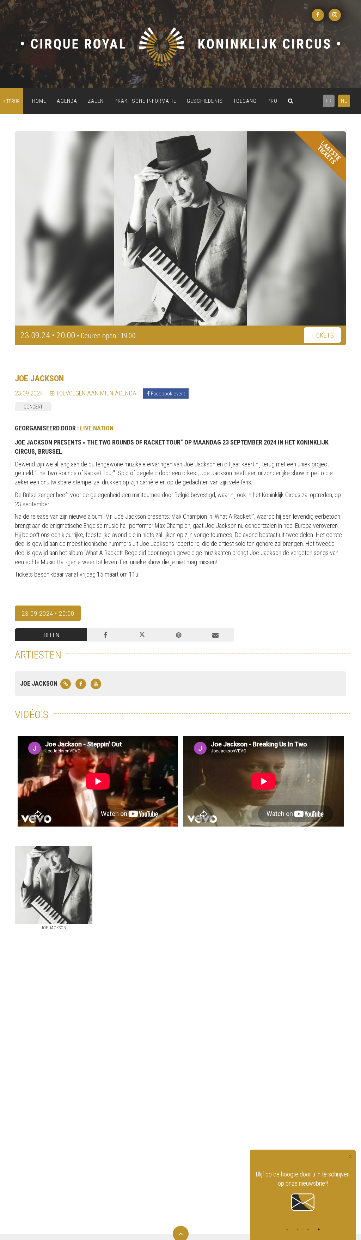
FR (329, 101)
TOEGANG (245, 101)
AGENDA (67, 101)
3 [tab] (308, 1229)
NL (344, 101)
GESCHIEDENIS (205, 101)
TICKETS (322, 335)
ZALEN (96, 101)
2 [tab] (297, 1229)
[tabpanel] (302, 1191)
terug (12, 101)
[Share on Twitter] (141, 635)
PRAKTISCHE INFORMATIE (145, 101)
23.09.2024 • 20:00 (48, 613)
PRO (272, 101)
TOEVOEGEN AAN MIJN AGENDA (95, 393)
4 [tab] (318, 1229)
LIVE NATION (97, 428)
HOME (39, 101)
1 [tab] (286, 1229)
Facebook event (167, 394)
